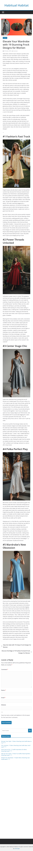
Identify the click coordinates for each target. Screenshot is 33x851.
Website (3, 705)
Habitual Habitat (16, 5)
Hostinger (17, 848)
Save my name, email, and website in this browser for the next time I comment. (15, 716)
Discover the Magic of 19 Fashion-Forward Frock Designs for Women (16, 652)
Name (3, 690)
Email (3, 697)
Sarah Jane (15, 51)
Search (30, 730)
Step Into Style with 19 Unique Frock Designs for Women (17, 646)
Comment (4, 669)
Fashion (5, 37)
